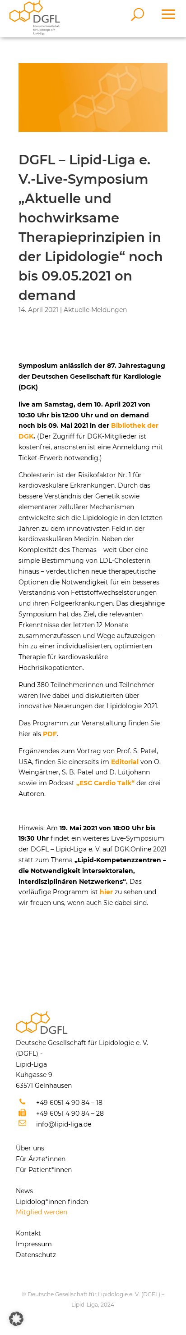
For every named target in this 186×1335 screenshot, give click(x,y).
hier (106, 892)
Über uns (30, 1148)
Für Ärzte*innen (40, 1159)
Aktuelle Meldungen (95, 310)
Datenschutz (36, 1255)
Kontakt (28, 1233)
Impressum (34, 1244)
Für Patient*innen (44, 1170)
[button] (16, 1319)
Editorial (125, 762)
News (24, 1191)
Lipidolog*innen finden (52, 1202)
